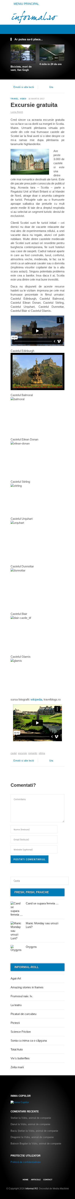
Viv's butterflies (20, 1058)
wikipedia (36, 699)
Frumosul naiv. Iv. (22, 996)
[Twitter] (54, 29)
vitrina (42, 753)
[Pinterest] (58, 29)
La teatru (16, 1005)
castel (14, 753)
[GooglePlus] (19, 747)
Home (25, 1180)
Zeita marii (17, 1067)
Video (23, 99)
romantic (32, 753)
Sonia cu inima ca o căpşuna (29, 1040)
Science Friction (21, 1031)
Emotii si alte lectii (23, 87)
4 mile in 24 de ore (50, 64)
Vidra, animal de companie (36, 1117)
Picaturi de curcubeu (23, 1014)
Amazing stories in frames (27, 987)
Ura (51, 87)
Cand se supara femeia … (42, 903)
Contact (47, 1180)
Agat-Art (16, 978)
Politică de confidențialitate (26, 1162)
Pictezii (15, 1022)
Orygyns (31, 946)
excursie (22, 753)
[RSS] (62, 29)
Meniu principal (26, 3)
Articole (36, 1180)
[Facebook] (50, 29)
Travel (15, 99)
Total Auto (17, 1049)
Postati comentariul (29, 859)
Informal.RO (31, 1188)
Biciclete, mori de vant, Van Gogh (21, 68)
